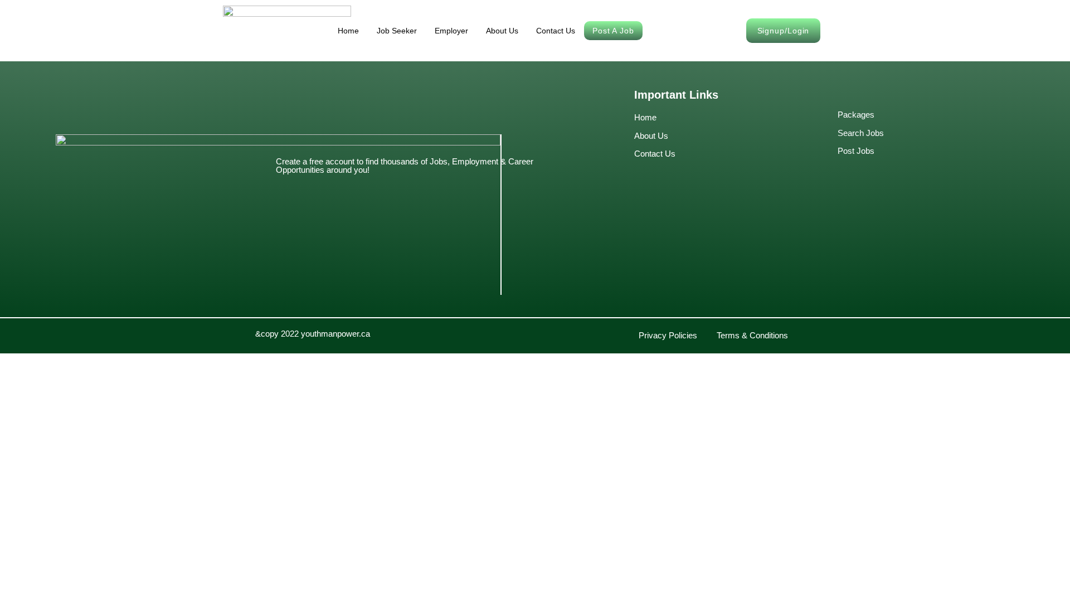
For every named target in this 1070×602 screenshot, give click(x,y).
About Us (502, 30)
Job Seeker (397, 30)
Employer (451, 30)
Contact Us (555, 30)
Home (348, 30)
